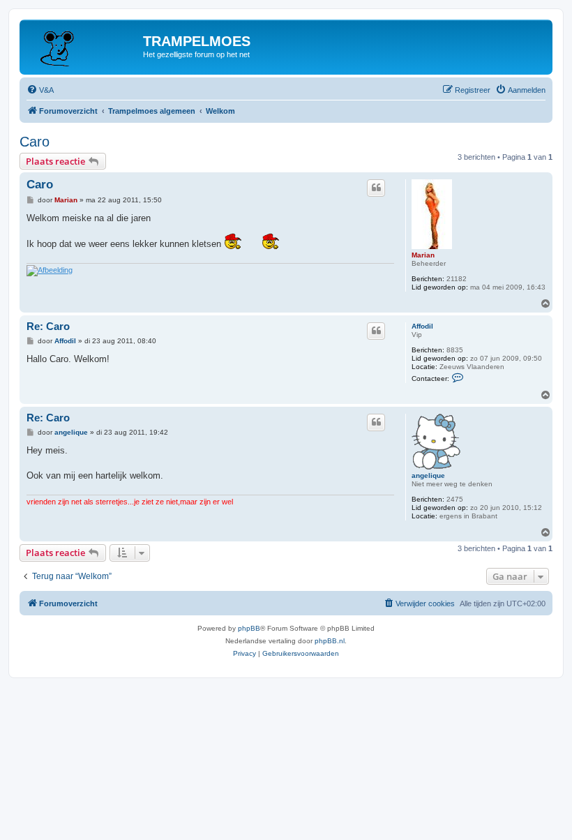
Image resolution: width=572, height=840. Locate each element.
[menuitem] (40, 90)
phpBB (249, 628)
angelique (428, 475)
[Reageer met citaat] (376, 187)
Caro (35, 141)
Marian (423, 255)
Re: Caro (48, 326)
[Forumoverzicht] (83, 45)
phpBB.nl (330, 641)
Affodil (422, 326)
